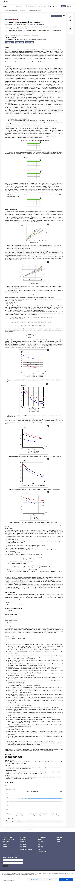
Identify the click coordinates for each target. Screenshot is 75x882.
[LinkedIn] (11, 757)
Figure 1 (33, 221)
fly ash (31, 61)
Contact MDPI (5, 844)
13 (59, 98)
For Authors (22, 839)
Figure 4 (45, 339)
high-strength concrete (15, 61)
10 (53, 85)
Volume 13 (20, 10)
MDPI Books (40, 841)
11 (16, 88)
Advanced (69, 6)
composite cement (25, 61)
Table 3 (18, 155)
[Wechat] (16, 757)
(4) (62, 325)
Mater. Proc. (5, 830)
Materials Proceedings (12, 10)
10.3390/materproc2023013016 (34, 10)
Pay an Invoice (6, 841)
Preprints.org (41, 843)
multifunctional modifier (41, 61)
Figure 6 (34, 419)
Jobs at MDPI (5, 846)
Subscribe (5, 866)
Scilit (44, 647)
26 (12, 184)
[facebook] (14, 757)
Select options (6, 860)
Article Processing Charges (8, 839)
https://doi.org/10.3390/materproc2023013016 (28, 35)
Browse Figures (19, 42)
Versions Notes (29, 42)
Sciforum (40, 839)
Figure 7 (40, 419)
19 (46, 136)
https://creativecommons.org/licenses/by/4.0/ (43, 750)
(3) (62, 322)
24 (9, 184)
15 (7, 106)
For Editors (22, 843)
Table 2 (34, 152)
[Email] (6, 757)
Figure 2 (19, 259)
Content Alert (31, 830)
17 (38, 133)
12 (61, 91)
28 (18, 218)
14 (5, 106)
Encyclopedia (41, 848)
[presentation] (31, 294)
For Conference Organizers (26, 849)
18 (59, 133)
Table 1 (40, 137)
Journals (5, 10)
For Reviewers (23, 841)
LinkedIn (58, 839)
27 (46, 187)
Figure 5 (30, 419)
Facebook (58, 841)
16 (29, 110)
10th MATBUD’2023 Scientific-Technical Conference (34, 39)
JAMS (39, 849)
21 (57, 152)
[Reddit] (19, 757)
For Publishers (23, 846)
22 (39, 153)
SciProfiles (40, 846)
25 (11, 184)
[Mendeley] (21, 757)
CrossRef (40, 647)
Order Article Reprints (56, 16)
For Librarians (23, 844)
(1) (62, 294)
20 (48, 136)
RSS (26, 830)
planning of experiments (53, 61)
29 (19, 218)
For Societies (23, 848)
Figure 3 (39, 339)
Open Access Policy (7, 843)
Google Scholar (58, 644)
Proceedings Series (42, 851)
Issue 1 (25, 10)
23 (21, 155)
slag (34, 61)
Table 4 (31, 190)
